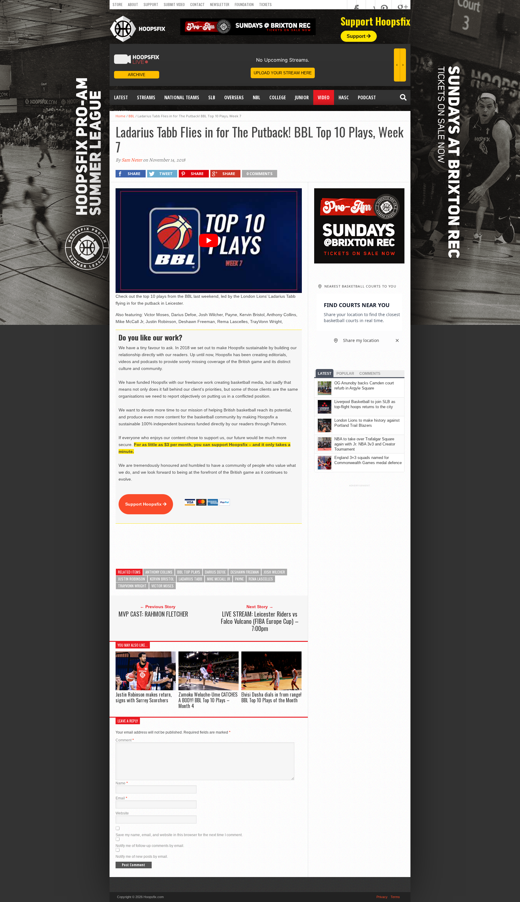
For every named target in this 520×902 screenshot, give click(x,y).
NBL (256, 97)
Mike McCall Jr (218, 578)
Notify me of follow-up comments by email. (150, 846)
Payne (239, 578)
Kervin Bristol (162, 578)
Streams (146, 97)
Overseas (234, 97)
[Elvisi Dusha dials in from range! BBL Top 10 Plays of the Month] (271, 688)
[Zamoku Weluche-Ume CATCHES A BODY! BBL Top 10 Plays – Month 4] (208, 688)
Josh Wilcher (274, 571)
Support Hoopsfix (144, 504)
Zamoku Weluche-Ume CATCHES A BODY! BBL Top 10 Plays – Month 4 (207, 700)
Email (121, 798)
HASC (344, 97)
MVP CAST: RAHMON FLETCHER (153, 613)
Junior (302, 97)
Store (117, 4)
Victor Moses (162, 585)
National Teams (181, 97)
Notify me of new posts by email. (142, 856)
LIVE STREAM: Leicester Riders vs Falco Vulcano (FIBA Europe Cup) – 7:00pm (260, 621)
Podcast (367, 97)
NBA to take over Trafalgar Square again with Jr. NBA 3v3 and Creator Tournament (364, 444)
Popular (345, 373)
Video (324, 97)
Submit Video (174, 4)
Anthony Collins (158, 571)
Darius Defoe (215, 571)
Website (122, 813)
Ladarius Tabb (190, 578)
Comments (369, 373)
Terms (395, 897)
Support (151, 4)
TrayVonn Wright (132, 585)
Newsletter (219, 4)
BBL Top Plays (188, 571)
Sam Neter (132, 160)
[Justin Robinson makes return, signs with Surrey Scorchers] (146, 688)
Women (122, 112)
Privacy (382, 897)
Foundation (244, 4)
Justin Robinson (131, 578)
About (133, 4)
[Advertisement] (225, 546)
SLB (211, 97)
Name (122, 783)
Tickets (265, 4)
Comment (125, 740)
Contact (197, 4)
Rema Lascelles (261, 578)
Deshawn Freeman (245, 571)
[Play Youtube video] (209, 240)
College (277, 97)
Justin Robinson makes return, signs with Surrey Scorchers (144, 697)
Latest (121, 97)
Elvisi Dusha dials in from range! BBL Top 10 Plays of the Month (271, 697)
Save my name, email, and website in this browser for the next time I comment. (179, 835)
